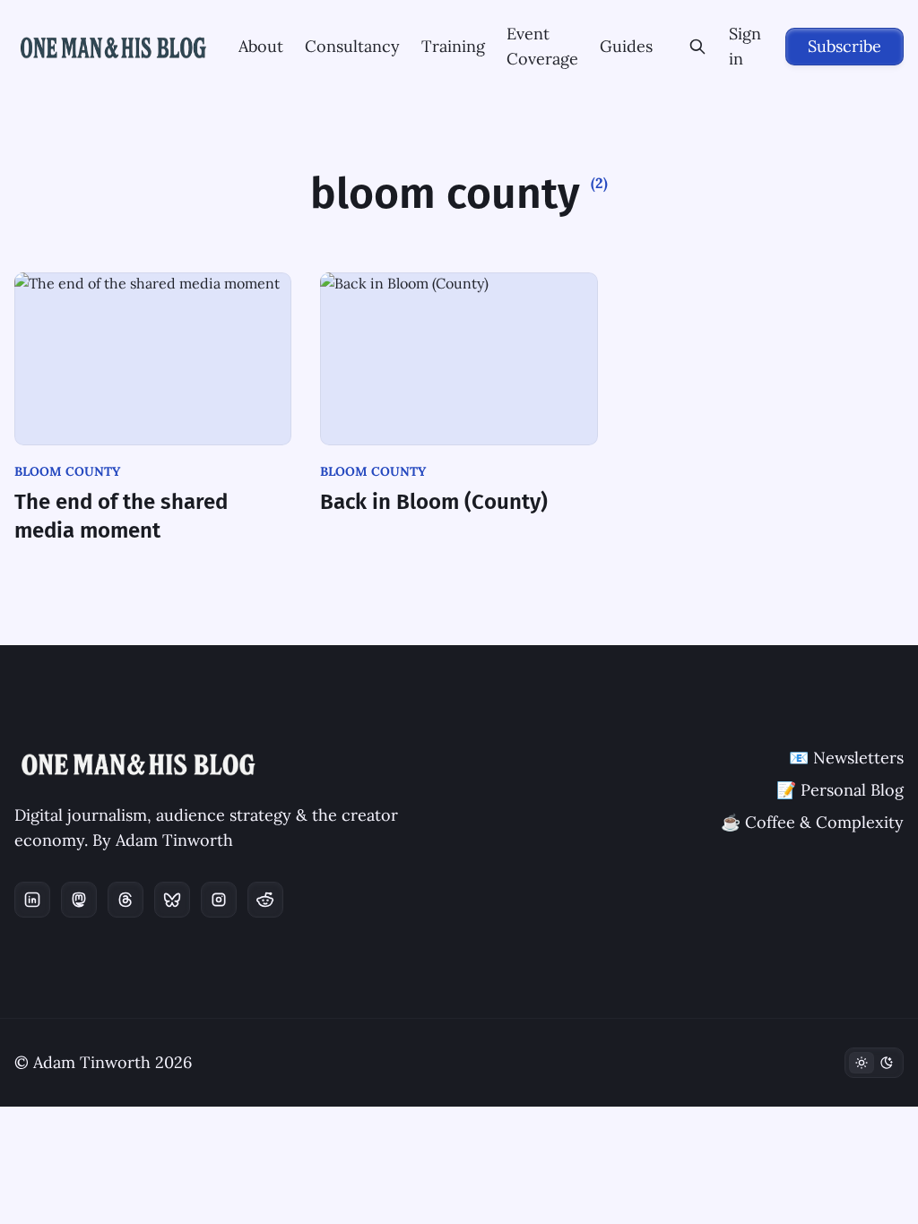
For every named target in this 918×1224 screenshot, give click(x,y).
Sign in (745, 46)
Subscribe (844, 46)
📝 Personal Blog (840, 790)
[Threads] (125, 900)
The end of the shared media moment (121, 516)
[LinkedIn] (32, 900)
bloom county (67, 471)
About (260, 46)
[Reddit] (265, 900)
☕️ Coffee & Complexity (812, 822)
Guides (626, 46)
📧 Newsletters (846, 757)
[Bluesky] (172, 900)
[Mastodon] (79, 900)
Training (453, 46)
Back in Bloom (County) (434, 501)
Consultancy (352, 46)
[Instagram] (219, 900)
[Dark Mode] (874, 1062)
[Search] (697, 47)
